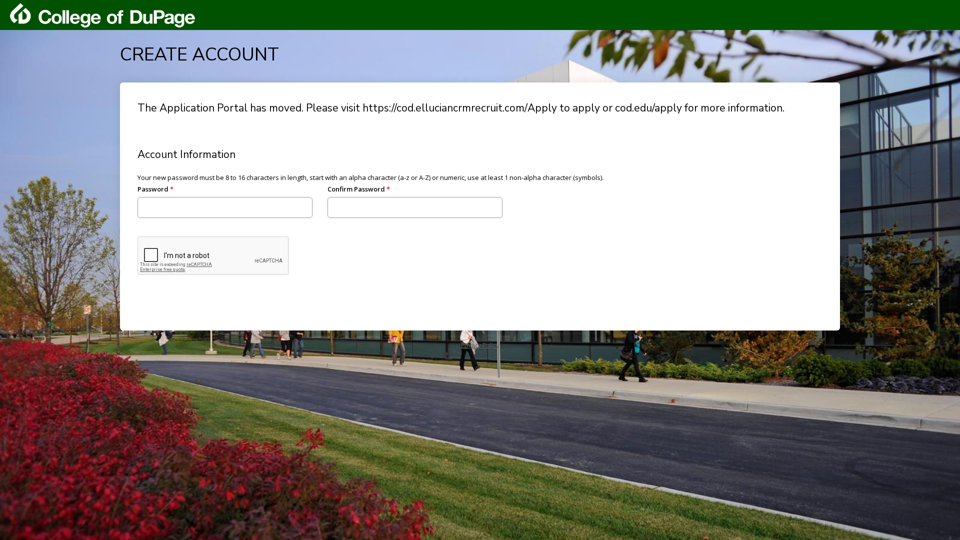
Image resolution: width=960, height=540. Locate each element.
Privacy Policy (480, 345)
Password (153, 189)
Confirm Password (356, 189)
